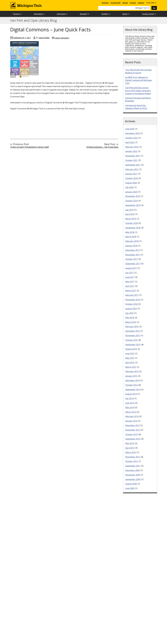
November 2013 (132, 430)
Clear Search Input (132, 8)
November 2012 (132, 457)
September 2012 (132, 465)
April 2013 (129, 448)
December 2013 (132, 425)
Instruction (61, 14)
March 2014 (130, 412)
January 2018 (131, 245)
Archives (104, 14)
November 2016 (132, 299)
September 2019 (132, 205)
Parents (133, 3)
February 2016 (132, 326)
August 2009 (131, 483)
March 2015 (130, 367)
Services (16, 14)
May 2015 (129, 358)
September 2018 (132, 227)
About (125, 14)
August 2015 (131, 349)
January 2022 (131, 151)
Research (83, 14)
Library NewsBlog (62, 38)
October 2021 (131, 160)
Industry (141, 3)
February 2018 (132, 241)
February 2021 (132, 169)
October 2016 (131, 304)
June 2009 (129, 488)
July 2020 (129, 187)
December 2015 (132, 331)
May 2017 (129, 281)
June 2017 (129, 277)
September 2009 (132, 479)
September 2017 (132, 263)
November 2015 (132, 335)
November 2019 (132, 196)
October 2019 (131, 200)
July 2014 (129, 398)
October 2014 (131, 385)
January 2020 (131, 191)
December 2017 (132, 250)
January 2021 (131, 173)
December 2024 (132, 133)
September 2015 (132, 344)
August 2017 (131, 268)
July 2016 (129, 313)
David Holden (44, 37)
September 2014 (132, 389)
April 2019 (129, 214)
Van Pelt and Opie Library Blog (33, 20)
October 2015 (131, 340)
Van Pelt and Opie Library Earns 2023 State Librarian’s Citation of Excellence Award (138, 90)
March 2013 (130, 452)
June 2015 (129, 353)
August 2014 (131, 394)
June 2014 (129, 403)
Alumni (125, 3)
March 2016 (130, 322)
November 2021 (132, 155)
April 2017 (129, 286)
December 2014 (132, 380)
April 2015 (129, 362)
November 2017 (132, 254)
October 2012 (131, 461)
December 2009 (132, 470)
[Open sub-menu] (155, 2)
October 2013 (131, 434)
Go (154, 8)
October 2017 (131, 259)
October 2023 (131, 138)
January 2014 (131, 421)
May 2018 (129, 232)
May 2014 (129, 407)
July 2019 (129, 209)
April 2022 (129, 142)
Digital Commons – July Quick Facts (102, 147)
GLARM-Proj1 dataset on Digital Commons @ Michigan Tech (138, 80)
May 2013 (129, 443)
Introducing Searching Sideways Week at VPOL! (136, 107)
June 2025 (129, 128)
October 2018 (131, 223)
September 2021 (132, 164)
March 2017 (130, 290)
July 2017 (129, 272)
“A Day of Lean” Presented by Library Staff (29, 147)
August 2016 (131, 308)
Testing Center (148, 14)
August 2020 (131, 182)
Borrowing (38, 14)
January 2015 (131, 376)
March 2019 (130, 218)
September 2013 (132, 438)
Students (105, 3)
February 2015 (132, 371)
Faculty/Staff (115, 3)
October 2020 (131, 178)
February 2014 (132, 416)
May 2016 (129, 317)
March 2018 (130, 236)
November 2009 (132, 475)
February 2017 (132, 295)
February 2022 (132, 147)
